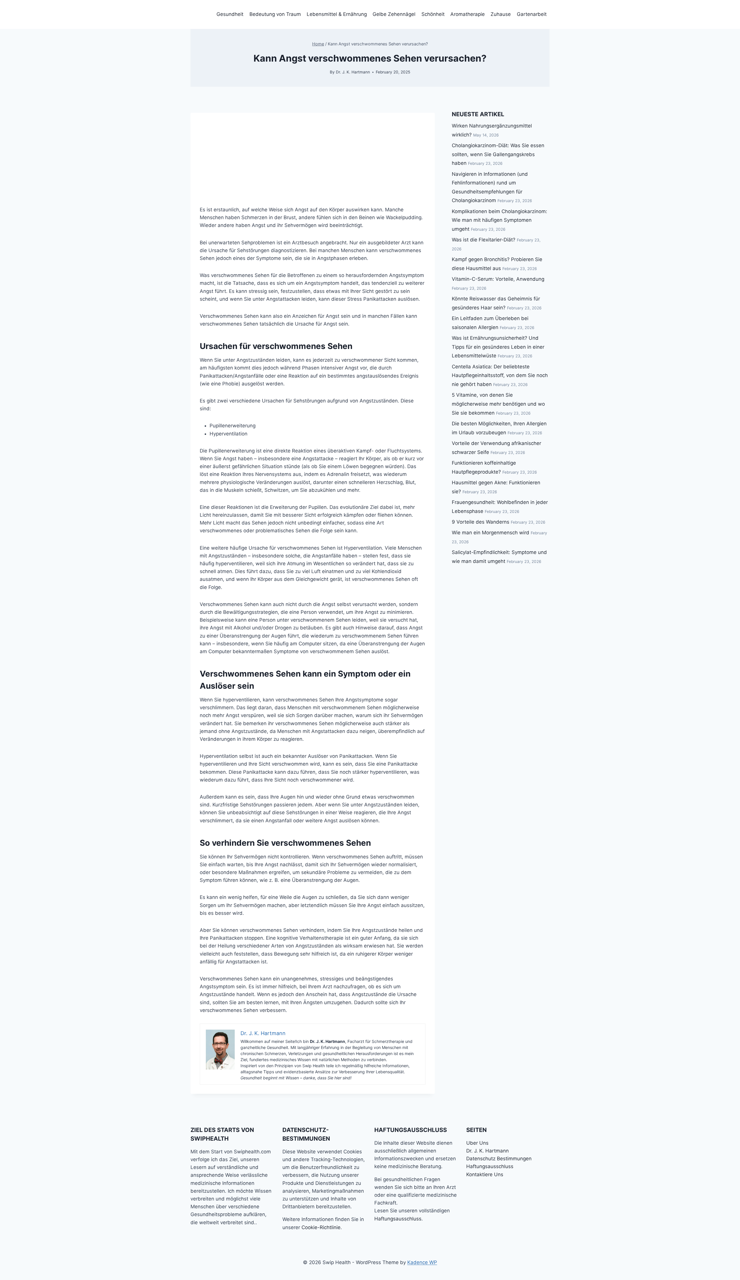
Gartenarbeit (532, 14)
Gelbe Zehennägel (394, 14)
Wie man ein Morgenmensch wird (490, 532)
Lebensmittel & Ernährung (337, 14)
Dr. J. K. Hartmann (353, 72)
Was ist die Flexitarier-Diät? (483, 240)
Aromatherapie (467, 14)
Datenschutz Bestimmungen (499, 1158)
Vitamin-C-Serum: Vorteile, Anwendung (498, 279)
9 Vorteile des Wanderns (480, 522)
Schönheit (433, 14)
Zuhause (501, 14)
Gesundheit (230, 14)
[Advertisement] (312, 153)
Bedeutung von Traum (275, 14)
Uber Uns (477, 1143)
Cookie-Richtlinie (321, 1227)
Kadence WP (422, 1262)
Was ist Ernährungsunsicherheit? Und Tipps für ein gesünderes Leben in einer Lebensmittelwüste (498, 347)
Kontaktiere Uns (484, 1174)
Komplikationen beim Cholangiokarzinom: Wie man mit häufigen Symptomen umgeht (499, 220)
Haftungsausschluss (397, 1219)
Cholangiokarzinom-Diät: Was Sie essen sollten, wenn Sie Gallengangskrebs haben (498, 154)
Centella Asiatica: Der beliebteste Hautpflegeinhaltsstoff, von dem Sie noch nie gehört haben (500, 375)
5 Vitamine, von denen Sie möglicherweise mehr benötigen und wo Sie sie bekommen (498, 403)
